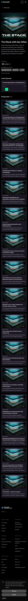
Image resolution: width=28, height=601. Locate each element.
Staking (3, 531)
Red (2, 562)
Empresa (3, 539)
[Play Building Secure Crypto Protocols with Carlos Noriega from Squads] (14, 401)
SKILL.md (17, 564)
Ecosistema (4, 559)
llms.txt (16, 559)
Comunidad (4, 567)
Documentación (18, 527)
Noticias (3, 570)
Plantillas (17, 529)
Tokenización (4, 544)
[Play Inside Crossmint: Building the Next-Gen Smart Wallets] (14, 348)
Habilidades (17, 551)
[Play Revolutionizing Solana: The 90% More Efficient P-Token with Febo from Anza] (14, 455)
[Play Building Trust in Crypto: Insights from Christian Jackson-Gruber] (14, 294)
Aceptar (14, 594)
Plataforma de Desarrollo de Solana (20, 542)
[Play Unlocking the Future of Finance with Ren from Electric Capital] (14, 241)
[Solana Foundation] (14, 508)
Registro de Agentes (20, 548)
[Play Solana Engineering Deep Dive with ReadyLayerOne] (14, 214)
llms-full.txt (17, 562)
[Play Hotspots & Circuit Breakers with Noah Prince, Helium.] (14, 374)
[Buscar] (22, 2)
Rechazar (14, 591)
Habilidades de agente (20, 567)
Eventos (3, 564)
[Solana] (5, 2)
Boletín (3, 572)
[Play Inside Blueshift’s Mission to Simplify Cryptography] (14, 160)
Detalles (4, 598)
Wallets (3, 525)
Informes (3, 547)
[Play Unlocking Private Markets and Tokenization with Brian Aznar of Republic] (14, 187)
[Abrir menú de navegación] (25, 2)
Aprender (3, 528)
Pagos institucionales (6, 541)
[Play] (6, 89)
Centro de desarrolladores (18, 523)
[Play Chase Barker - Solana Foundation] (14, 481)
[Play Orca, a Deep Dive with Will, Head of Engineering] (14, 321)
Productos (17, 539)
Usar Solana (4, 522)
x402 (16, 545)
